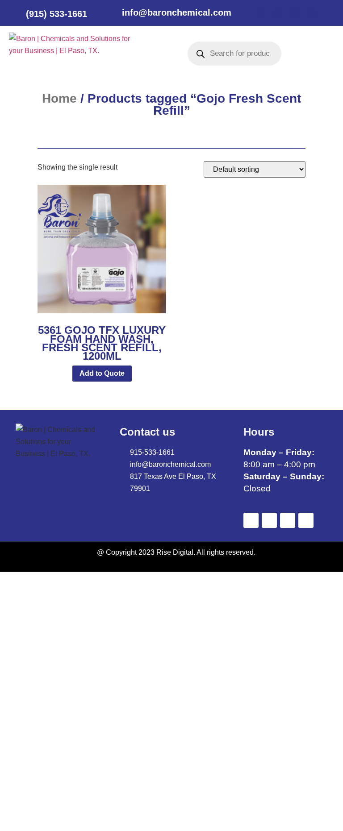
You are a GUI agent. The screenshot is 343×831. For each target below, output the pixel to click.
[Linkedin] (294, 13)
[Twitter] (277, 13)
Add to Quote (102, 373)
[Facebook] (260, 13)
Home (59, 98)
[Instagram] (311, 13)
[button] (149, 53)
